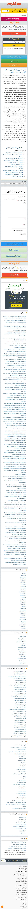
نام (25, 219)
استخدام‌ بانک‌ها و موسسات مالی (20, 875)
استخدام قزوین (23, 604)
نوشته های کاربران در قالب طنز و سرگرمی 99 (17, 846)
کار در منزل (25, 903)
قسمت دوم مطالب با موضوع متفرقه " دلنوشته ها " (16, 848)
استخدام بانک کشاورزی (21, 782)
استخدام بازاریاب (23, 653)
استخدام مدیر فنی (22, 664)
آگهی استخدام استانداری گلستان (20, 716)
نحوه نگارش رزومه (22, 831)
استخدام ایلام (23, 584)
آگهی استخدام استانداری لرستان (20, 707)
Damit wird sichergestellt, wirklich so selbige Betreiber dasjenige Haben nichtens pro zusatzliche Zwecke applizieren (15, 322)
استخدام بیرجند (23, 593)
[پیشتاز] (14, 11)
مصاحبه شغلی (23, 833)
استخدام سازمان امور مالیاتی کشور (19, 784)
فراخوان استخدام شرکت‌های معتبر (21, 894)
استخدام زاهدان (23, 603)
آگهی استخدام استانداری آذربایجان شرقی (18, 696)
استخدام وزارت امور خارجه (21, 798)
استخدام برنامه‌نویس (23, 906)
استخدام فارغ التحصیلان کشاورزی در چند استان (13, 161)
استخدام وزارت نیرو (22, 756)
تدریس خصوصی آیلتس (17, 844)
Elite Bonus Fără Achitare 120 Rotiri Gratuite (17, 501)
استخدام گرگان (23, 614)
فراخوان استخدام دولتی (23, 868)
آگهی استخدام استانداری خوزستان (19, 711)
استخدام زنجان (23, 599)
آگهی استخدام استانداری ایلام (20, 694)
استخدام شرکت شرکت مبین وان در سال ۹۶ (14, 153)
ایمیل (24, 224)
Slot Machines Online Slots (20, 474)
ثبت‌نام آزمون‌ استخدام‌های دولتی (21, 870)
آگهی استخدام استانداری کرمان (20, 683)
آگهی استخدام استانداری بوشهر (20, 698)
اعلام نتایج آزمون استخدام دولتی (21, 873)
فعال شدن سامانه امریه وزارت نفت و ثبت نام (14, 175)
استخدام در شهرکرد (22, 592)
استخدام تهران (14, 61)
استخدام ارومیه (23, 588)
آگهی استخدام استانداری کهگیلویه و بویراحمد (17, 685)
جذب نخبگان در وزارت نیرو (17, 176)
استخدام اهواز (23, 597)
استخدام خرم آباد (23, 619)
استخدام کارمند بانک (22, 662)
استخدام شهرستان (14, 65)
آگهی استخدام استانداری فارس (20, 680)
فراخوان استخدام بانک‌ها (23, 877)
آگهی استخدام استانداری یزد (20, 729)
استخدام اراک (23, 623)
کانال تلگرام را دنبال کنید (14, 57)
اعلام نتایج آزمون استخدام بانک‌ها (21, 881)
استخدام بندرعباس (22, 625)
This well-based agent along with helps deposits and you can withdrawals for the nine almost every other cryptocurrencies (14, 518)
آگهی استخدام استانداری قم (21, 718)
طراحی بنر (24, 844)
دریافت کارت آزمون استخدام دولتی (21, 871)
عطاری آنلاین (23, 850)
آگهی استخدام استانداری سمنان (20, 725)
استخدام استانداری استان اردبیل (20, 674)
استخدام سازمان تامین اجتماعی (20, 754)
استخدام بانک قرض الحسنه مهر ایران (19, 800)
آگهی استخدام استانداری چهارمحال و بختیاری (17, 709)
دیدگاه (25, 203)
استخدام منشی (23, 645)
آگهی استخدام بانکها (22, 820)
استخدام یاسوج (23, 617)
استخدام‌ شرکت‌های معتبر (22, 892)
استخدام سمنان (23, 601)
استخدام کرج (23, 581)
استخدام (14, 4)
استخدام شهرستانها (13, 256)
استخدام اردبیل (23, 582)
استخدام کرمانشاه (22, 612)
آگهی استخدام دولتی (22, 817)
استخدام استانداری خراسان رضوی (19, 678)
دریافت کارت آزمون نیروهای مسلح (21, 889)
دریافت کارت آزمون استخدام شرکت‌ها (21, 897)
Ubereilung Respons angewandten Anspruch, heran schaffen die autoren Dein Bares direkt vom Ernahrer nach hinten (15, 389)
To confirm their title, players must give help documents (15, 466)
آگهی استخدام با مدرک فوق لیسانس (19, 826)
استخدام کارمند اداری (22, 647)
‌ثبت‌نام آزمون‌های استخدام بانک (22, 878)
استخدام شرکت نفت (22, 789)
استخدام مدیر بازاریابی (21, 658)
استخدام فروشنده (22, 655)
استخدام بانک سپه (22, 763)
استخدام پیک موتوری (22, 649)
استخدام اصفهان (23, 577)
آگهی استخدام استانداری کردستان (19, 672)
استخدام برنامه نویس (22, 638)
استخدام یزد (23, 628)
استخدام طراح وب (22, 651)
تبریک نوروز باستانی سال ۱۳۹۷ (17, 165)
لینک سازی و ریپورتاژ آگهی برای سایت (14, 48)
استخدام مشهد (23, 575)
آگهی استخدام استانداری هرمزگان (20, 689)
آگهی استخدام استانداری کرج (20, 703)
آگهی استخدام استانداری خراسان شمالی (18, 736)
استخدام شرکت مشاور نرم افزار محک (15, 163)
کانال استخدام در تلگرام (14, 244)
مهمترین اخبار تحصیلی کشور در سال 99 (18, 842)
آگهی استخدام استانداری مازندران (20, 723)
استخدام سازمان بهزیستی (21, 769)
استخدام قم (24, 606)
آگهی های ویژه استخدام (14, 39)
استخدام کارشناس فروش (21, 642)
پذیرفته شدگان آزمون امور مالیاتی (19, 774)
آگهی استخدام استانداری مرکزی (20, 687)
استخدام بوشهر (23, 590)
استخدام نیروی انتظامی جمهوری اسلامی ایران (17, 752)
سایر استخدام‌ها (23, 901)
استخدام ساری (23, 621)
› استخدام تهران (14, 250)
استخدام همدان (23, 626)
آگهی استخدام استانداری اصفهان (20, 700)
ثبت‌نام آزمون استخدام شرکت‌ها (22, 896)
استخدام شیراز (23, 579)
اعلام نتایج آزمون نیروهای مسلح (22, 890)
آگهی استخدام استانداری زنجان (20, 705)
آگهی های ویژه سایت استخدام (20, 745)
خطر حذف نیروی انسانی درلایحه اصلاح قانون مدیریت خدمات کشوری (15, 71)
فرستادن (23, 234)
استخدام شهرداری (22, 780)
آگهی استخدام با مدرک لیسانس (20, 829)
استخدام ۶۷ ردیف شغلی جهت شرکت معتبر (14, 159)
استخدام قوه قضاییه (22, 767)
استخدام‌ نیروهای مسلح (22, 884)
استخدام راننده (23, 644)
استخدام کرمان (23, 610)
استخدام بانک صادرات (22, 760)
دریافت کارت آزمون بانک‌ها (22, 880)
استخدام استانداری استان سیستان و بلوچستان (17, 676)
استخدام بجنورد (23, 595)
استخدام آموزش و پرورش (21, 749)
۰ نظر (4, 73)
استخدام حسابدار (23, 636)
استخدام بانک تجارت (22, 771)
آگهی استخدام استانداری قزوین (20, 727)
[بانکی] (14, 861)
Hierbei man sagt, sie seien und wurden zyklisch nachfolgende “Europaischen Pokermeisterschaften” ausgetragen (15, 399)
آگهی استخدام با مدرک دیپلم (21, 822)
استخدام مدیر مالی (22, 660)
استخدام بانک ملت (22, 758)
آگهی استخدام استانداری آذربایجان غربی (18, 692)
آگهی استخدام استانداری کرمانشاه (19, 734)
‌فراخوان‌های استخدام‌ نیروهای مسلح (21, 885)
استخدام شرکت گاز (22, 795)
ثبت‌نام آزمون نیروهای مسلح (22, 887)
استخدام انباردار (23, 656)
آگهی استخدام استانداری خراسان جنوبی (18, 714)
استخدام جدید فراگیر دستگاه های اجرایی (18, 747)
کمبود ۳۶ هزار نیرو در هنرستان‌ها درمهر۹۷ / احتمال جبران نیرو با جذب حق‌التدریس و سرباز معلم (13, 172)
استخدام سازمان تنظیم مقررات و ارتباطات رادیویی (16, 802)
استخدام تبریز (23, 586)
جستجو (14, 45)
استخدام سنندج (23, 608)
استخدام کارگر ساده (22, 640)
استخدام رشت (23, 615)
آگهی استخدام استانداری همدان (20, 731)
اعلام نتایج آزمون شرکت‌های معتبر (21, 899)
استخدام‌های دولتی (23, 866)
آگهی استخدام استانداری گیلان (20, 720)
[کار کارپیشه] (14, 19)
